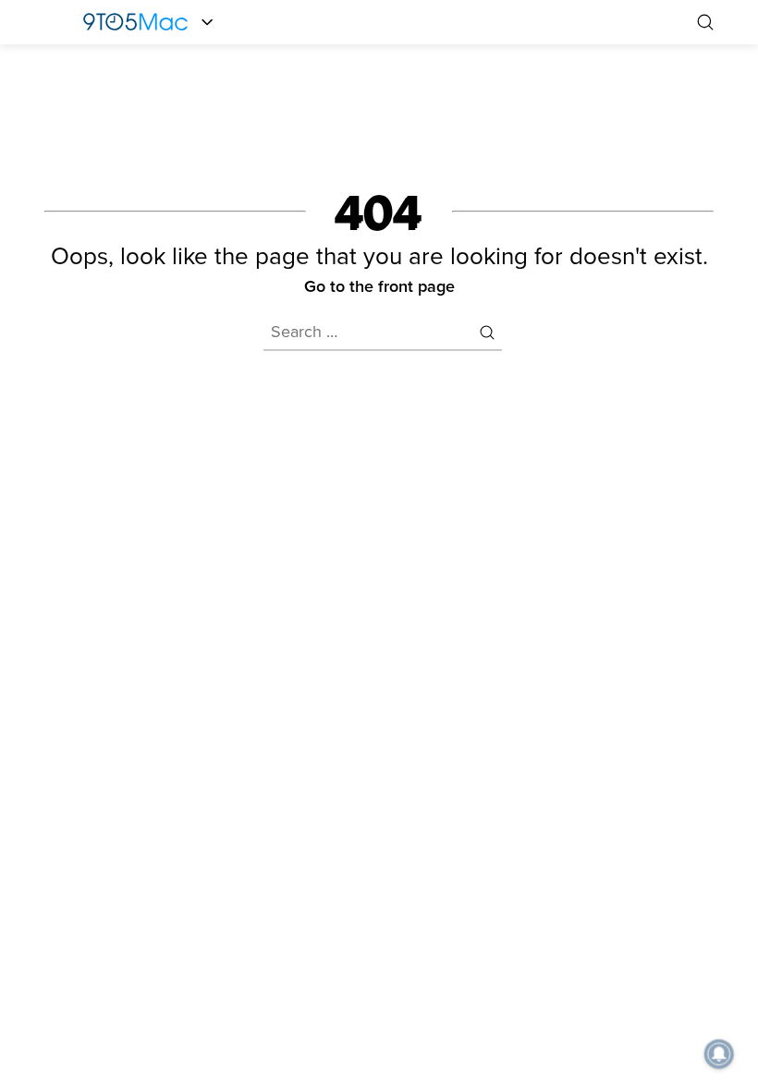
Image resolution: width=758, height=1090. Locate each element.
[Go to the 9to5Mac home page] (135, 22)
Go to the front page (379, 285)
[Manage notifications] (719, 1054)
